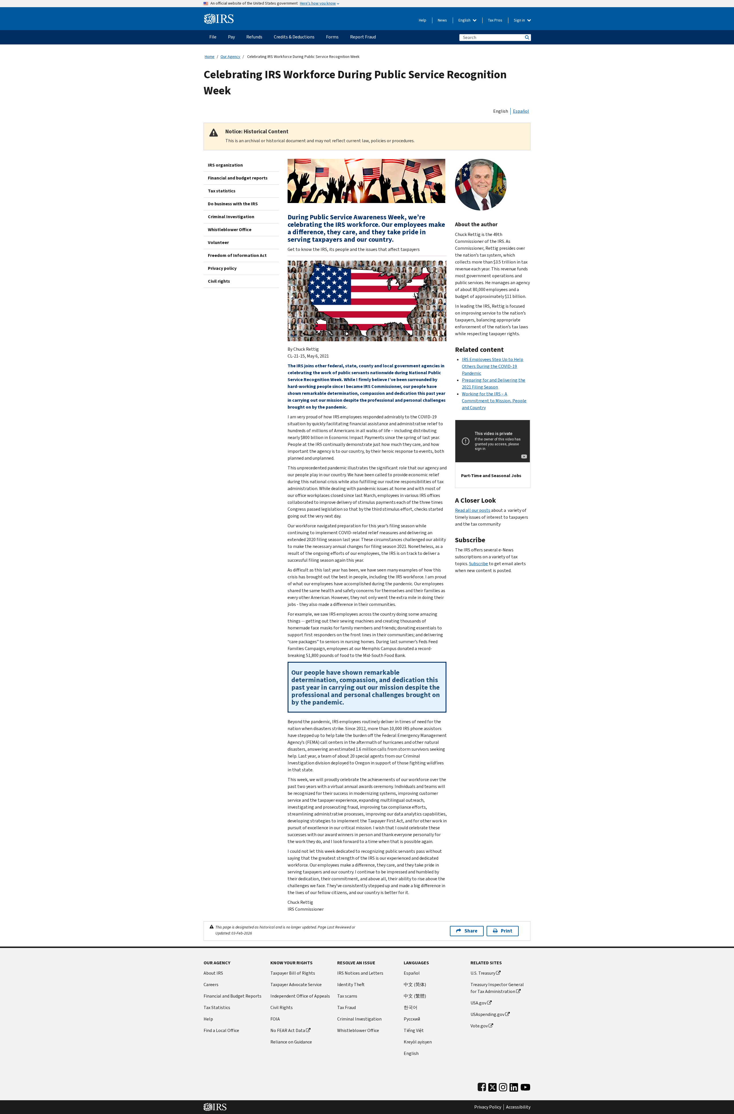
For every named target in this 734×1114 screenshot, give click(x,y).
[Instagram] (503, 1086)
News (442, 20)
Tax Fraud (346, 1007)
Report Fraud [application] (363, 37)
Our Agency (230, 56)
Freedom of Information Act (237, 255)
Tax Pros (495, 20)
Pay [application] (231, 37)
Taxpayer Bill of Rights (292, 973)
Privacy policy (222, 268)
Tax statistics (221, 191)
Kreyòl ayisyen (418, 1042)
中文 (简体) (415, 985)
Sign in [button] (520, 20)
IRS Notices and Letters (360, 973)
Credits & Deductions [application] (294, 37)
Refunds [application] (254, 37)
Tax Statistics (217, 1007)
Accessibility (518, 1107)
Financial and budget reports (238, 178)
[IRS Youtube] (525, 1086)
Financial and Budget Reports (232, 996)
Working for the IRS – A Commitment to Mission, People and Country (494, 401)
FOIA (275, 1019)
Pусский (412, 1019)
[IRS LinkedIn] (513, 1086)
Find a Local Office (221, 1030)
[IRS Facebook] (482, 1086)
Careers (211, 985)
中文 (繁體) (415, 996)
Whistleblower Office (229, 230)
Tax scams (347, 996)
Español (521, 111)
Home (209, 56)
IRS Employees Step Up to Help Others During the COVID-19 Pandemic (492, 366)
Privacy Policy (487, 1107)
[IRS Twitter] (492, 1086)
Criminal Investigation (231, 217)
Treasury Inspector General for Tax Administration (497, 988)
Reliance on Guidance (291, 1042)
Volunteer (218, 242)
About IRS (213, 973)
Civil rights (219, 281)
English (464, 20)
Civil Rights (281, 1007)
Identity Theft (351, 985)
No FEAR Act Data (287, 1030)
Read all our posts (472, 510)
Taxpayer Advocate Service (296, 985)
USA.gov (478, 1003)
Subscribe (478, 564)
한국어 (410, 1007)
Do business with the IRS (233, 204)
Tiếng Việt (414, 1030)
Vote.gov (479, 1026)
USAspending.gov (487, 1014)
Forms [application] (332, 37)
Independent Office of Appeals (300, 996)
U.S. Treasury (483, 973)
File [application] (212, 37)
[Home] (219, 16)
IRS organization (225, 165)
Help (422, 20)
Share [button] (470, 931)
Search (526, 37)
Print (506, 931)
